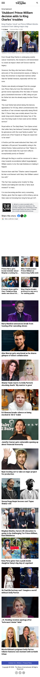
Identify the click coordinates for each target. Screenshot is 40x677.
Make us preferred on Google (11, 219)
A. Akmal (5, 29)
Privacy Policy (27, 663)
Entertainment (7, 9)
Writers (19, 663)
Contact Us (12, 663)
